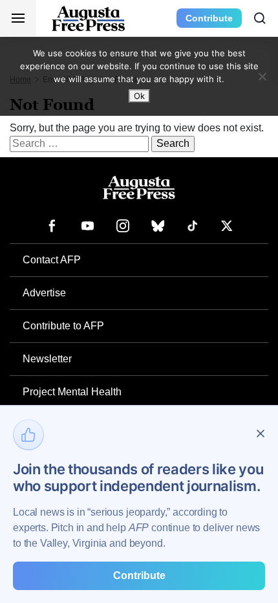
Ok (139, 96)
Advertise (44, 292)
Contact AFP (52, 259)
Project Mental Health (72, 391)
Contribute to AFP (63, 325)
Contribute (209, 18)
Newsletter (47, 358)
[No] (261, 76)
